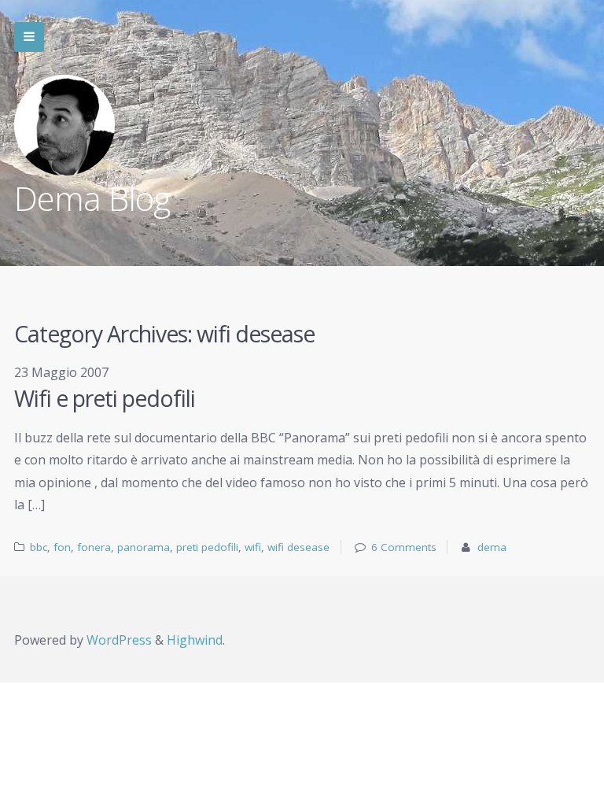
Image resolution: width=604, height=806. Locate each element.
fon (62, 547)
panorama (143, 547)
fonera (94, 547)
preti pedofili (207, 547)
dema (491, 547)
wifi (253, 547)
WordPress (119, 640)
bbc (38, 547)
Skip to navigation (29, 37)
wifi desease (298, 547)
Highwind (195, 640)
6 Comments (403, 547)
